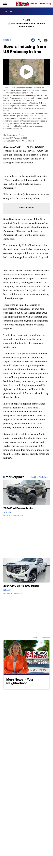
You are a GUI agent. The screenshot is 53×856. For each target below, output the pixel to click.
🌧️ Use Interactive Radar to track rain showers (26, 25)
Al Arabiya (32, 95)
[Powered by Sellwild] (45, 638)
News (7, 39)
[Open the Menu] (4, 4)
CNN (41, 103)
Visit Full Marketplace (40, 477)
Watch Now (45, 4)
